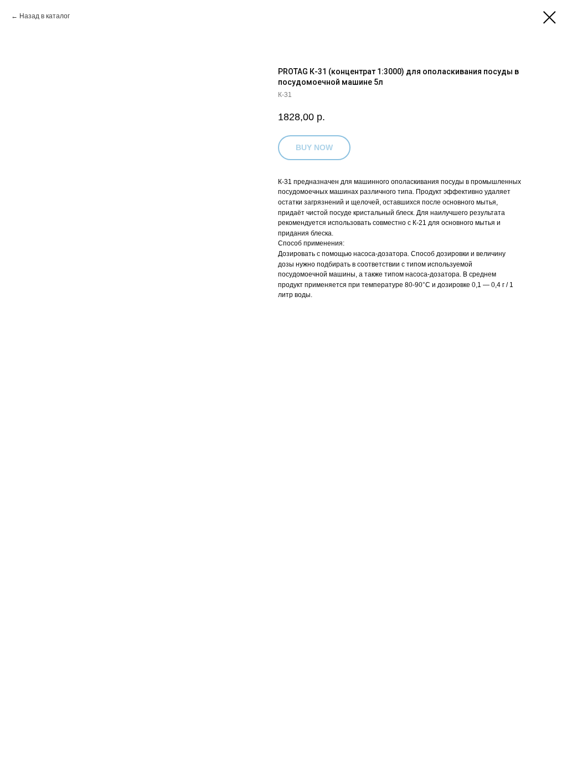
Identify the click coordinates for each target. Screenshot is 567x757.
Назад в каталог (44, 16)
